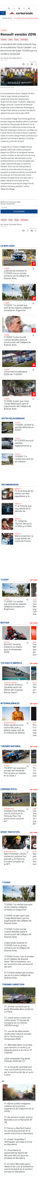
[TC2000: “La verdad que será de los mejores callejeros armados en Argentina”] (19, 893)
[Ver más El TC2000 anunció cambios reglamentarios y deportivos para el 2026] (7, 443)
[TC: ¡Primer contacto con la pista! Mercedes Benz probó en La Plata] (19, 995)
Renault (3, 39)
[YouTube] (19, 8)
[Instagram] (24, 8)
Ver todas (33, 580)
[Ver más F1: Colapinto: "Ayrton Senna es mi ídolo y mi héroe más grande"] (7, 524)
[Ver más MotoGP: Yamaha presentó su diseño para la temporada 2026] (16, 633)
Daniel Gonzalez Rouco (13, 58)
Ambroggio (24, 39)
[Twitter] (14, 8)
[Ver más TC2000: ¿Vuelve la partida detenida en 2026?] (7, 427)
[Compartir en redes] (33, 269)
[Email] (28, 8)
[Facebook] (9, 8)
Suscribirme (19, 211)
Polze (10, 39)
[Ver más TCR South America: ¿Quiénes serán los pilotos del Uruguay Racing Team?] (16, 673)
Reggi (16, 39)
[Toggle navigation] (3, 13)
